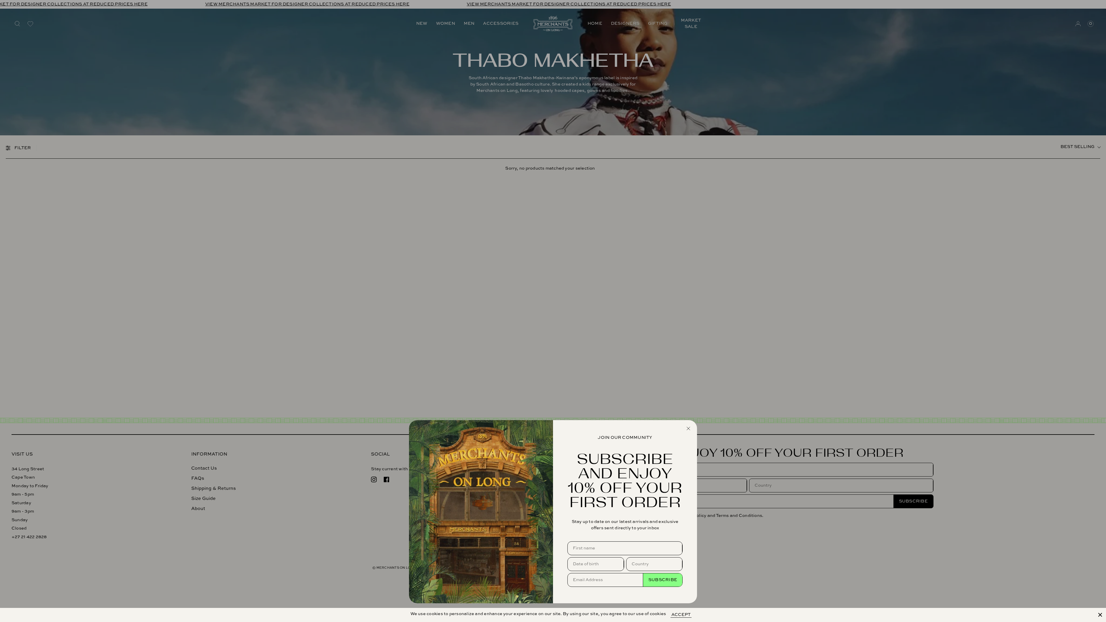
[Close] (1100, 615)
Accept (681, 614)
